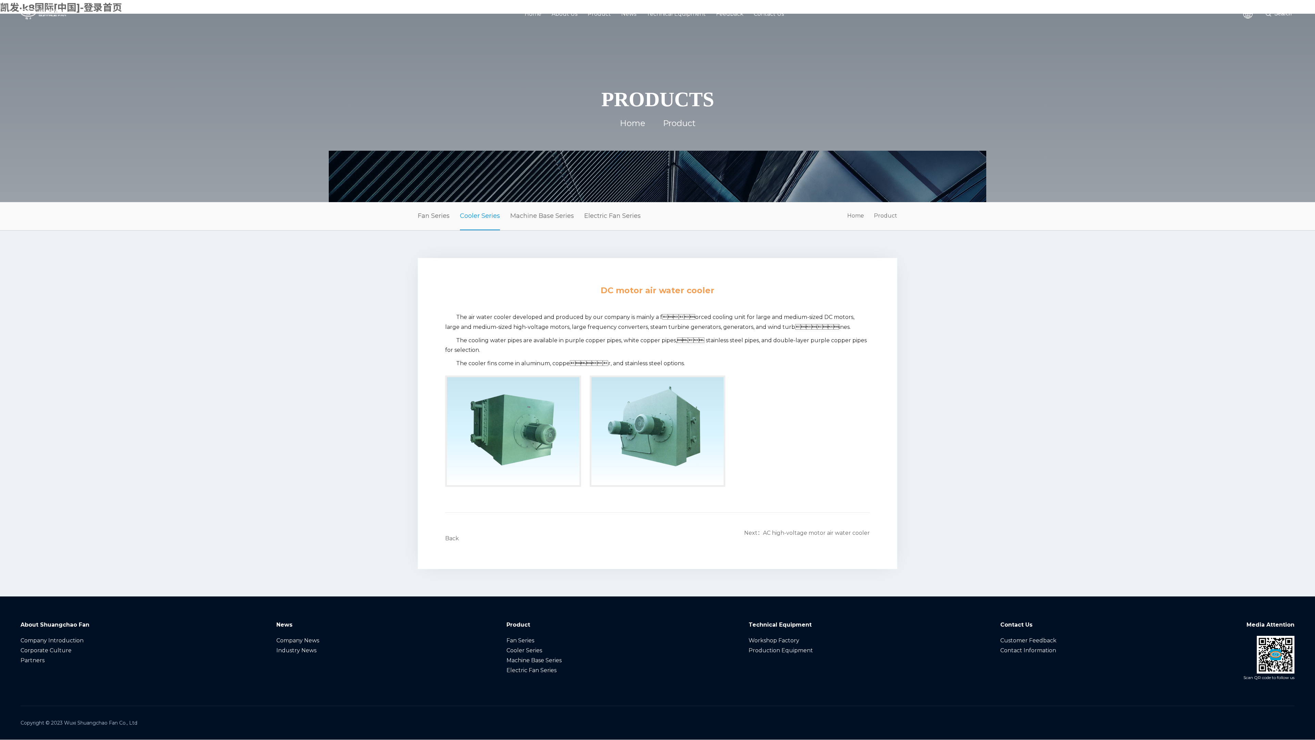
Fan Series (434, 216)
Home (533, 14)
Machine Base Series (542, 216)
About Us (564, 14)
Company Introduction (52, 640)
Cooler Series (480, 216)
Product (599, 14)
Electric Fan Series (612, 216)
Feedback (729, 14)
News (628, 14)
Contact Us (769, 14)
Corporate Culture (46, 650)
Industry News (296, 650)
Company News (297, 640)
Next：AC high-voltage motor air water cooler (807, 533)
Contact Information (1028, 650)
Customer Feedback (1028, 640)
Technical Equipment (676, 14)
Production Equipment (781, 650)
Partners (33, 660)
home (632, 123)
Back (452, 538)
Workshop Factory (774, 640)
